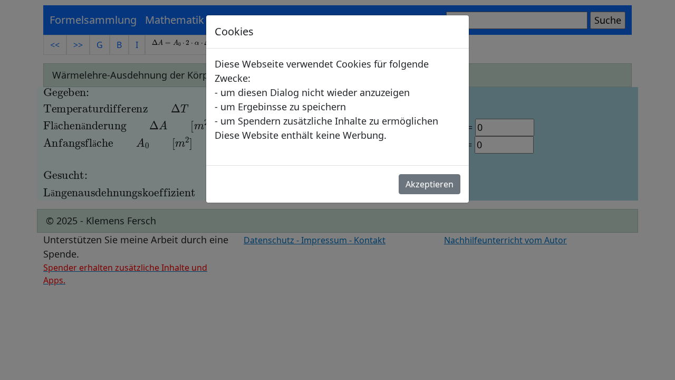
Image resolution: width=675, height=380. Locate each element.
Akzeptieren (430, 184)
